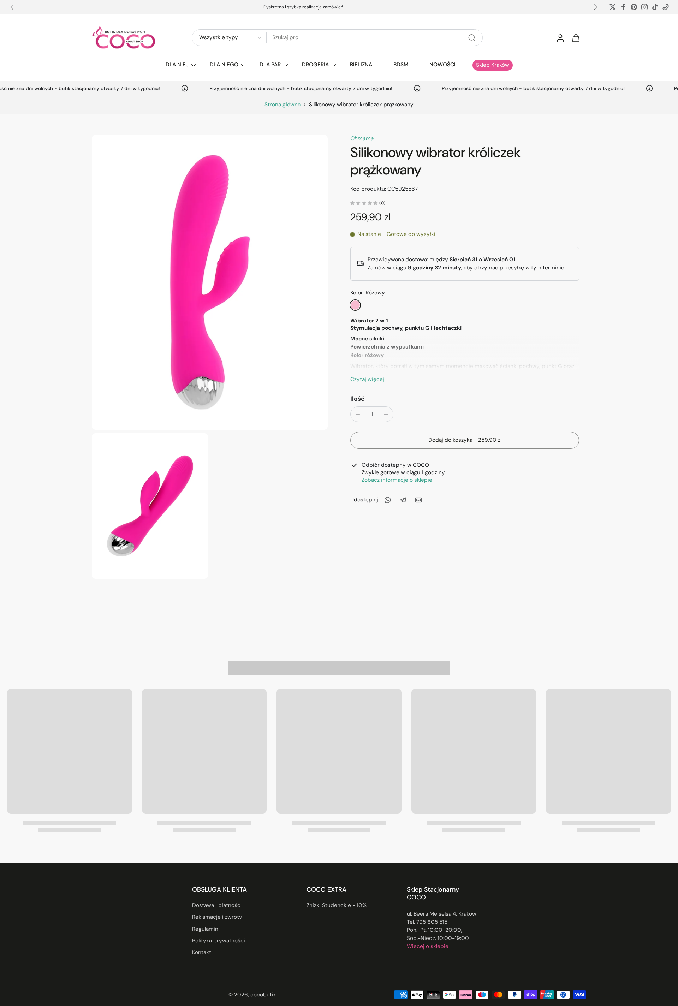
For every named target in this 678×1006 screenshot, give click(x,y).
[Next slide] (595, 7)
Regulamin (205, 929)
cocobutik (263, 994)
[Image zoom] (210, 282)
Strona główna (282, 104)
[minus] (358, 414)
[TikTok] (655, 7)
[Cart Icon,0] (575, 38)
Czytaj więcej (367, 379)
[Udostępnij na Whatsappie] (387, 500)
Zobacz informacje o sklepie (397, 479)
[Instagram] (644, 7)
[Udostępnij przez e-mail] (418, 500)
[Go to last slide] (12, 7)
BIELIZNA (361, 64)
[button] (464, 440)
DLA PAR (270, 64)
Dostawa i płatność (216, 905)
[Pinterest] (634, 7)
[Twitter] (612, 7)
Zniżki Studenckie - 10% (337, 905)
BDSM (400, 64)
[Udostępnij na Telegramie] (403, 500)
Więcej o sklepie (427, 946)
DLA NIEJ (177, 64)
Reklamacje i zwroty (217, 917)
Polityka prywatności (218, 940)
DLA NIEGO (224, 64)
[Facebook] (623, 7)
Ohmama (362, 138)
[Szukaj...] (472, 38)
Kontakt (201, 952)
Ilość (357, 399)
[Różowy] (355, 305)
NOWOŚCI (442, 64)
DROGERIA (315, 64)
